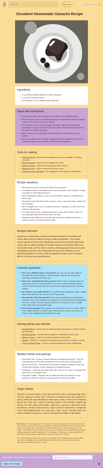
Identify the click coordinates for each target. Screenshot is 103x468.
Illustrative (89, 5)
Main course (67, 4)
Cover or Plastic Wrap (31, 343)
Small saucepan (28, 163)
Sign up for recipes (12, 464)
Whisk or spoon (28, 166)
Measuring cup (28, 169)
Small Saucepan (29, 334)
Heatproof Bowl (28, 329)
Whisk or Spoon (28, 337)
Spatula (25, 340)
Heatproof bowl (28, 157)
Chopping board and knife (33, 171)
